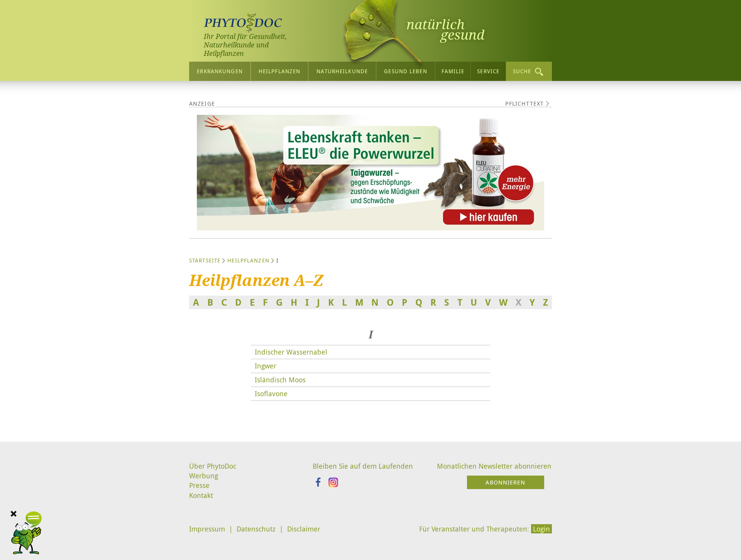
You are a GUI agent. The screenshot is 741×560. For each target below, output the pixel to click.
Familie (453, 71)
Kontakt (201, 495)
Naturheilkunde (342, 71)
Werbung (203, 475)
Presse (199, 485)
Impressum (207, 528)
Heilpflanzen (279, 71)
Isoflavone (271, 393)
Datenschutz (256, 528)
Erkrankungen (219, 71)
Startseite (204, 260)
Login (541, 528)
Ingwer (265, 365)
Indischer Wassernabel (291, 352)
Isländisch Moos (280, 379)
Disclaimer (303, 528)
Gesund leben (405, 71)
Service (488, 71)
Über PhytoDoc (212, 466)
